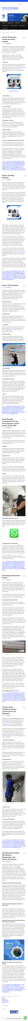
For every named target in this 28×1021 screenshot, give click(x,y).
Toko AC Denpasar (21, 165)
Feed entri (4, 999)
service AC (16, 603)
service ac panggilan (13, 277)
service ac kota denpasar (14, 167)
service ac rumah (21, 168)
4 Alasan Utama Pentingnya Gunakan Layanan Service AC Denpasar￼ (9, 710)
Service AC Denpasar (10, 8)
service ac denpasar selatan (15, 276)
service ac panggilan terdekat (12, 168)
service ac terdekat (13, 169)
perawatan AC (15, 329)
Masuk (3, 997)
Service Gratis (22, 25)
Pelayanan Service (13, 25)
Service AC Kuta (5, 165)
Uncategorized (20, 565)
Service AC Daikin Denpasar (8, 176)
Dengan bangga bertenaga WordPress (14, 1018)
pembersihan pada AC (19, 924)
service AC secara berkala (20, 252)
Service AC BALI (21, 161)
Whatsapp (10, 145)
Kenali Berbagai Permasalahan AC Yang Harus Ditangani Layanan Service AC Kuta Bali (11, 422)
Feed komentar (5, 1000)
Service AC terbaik (19, 67)
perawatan (22, 434)
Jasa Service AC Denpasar (12, 161)
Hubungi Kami (17, 690)
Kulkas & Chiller (11, 22)
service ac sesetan (6, 169)
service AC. (9, 722)
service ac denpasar (15, 166)
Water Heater (4, 28)
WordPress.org (5, 1002)
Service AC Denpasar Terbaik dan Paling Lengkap (9, 39)
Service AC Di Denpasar (10, 285)
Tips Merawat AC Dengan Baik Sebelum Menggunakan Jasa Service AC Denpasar (10, 856)
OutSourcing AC (5, 25)
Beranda (4, 22)
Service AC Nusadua (13, 165)
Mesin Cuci (17, 22)
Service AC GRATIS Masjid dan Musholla (16, 163)
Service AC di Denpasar (15, 162)
